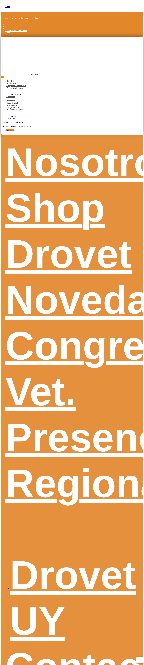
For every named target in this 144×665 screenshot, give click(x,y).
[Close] (2, 77)
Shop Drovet (10, 130)
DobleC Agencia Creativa (22, 126)
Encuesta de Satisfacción (16, 31)
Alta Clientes (10, 33)
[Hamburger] (1, 134)
